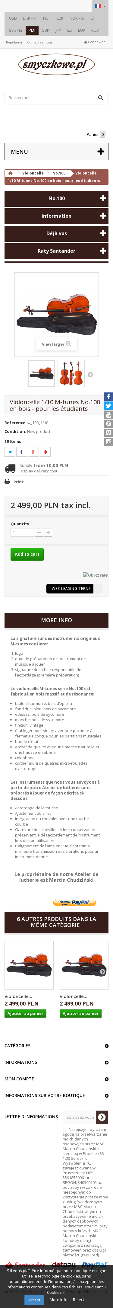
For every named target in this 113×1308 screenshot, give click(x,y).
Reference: (16, 422)
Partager (24, 452)
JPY (58, 30)
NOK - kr (77, 18)
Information (56, 216)
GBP (45, 30)
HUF (46, 18)
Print (19, 482)
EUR (81, 30)
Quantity (20, 523)
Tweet (13, 452)
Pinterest (49, 452)
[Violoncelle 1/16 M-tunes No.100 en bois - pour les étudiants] (29, 965)
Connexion (96, 42)
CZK (60, 18)
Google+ (37, 452)
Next (90, 374)
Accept (34, 1300)
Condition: (15, 431)
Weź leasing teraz (71, 588)
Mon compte (19, 1079)
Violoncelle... (18, 996)
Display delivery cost (38, 471)
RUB (95, 30)
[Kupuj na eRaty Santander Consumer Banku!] (95, 574)
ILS (69, 30)
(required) (85, 1192)
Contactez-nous (39, 42)
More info (59, 1299)
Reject (78, 1299)
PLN (32, 30)
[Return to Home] (10, 173)
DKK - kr (30, 18)
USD (13, 18)
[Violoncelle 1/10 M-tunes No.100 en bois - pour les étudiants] (41, 373)
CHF (93, 18)
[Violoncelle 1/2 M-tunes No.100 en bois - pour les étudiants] (84, 965)
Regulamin (14, 42)
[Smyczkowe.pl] (56, 64)
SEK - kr (16, 30)
